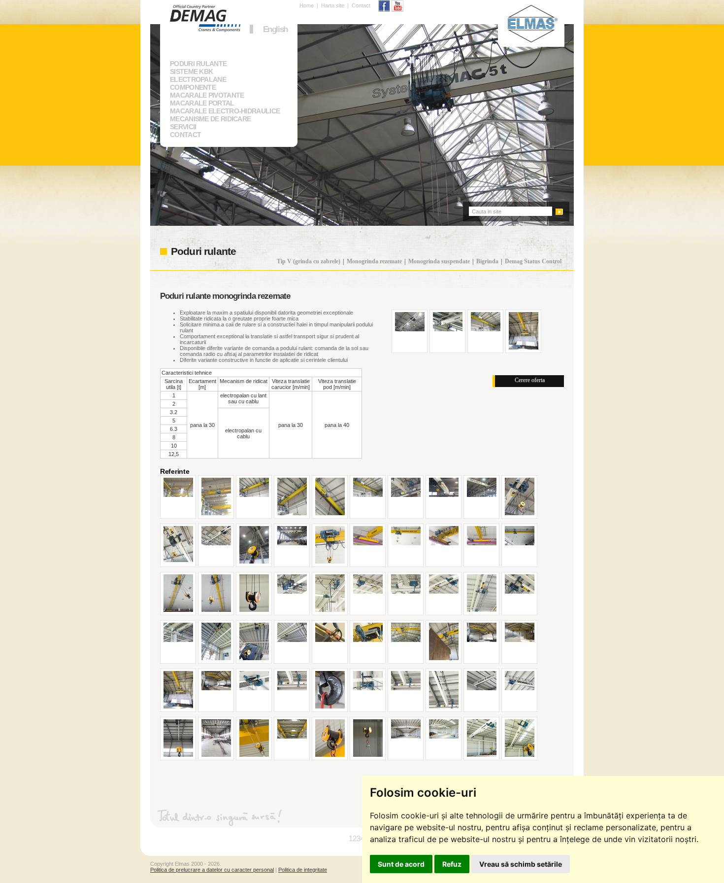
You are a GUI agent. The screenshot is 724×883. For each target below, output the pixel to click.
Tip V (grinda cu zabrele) (308, 261)
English (275, 29)
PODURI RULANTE (198, 64)
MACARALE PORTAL (202, 103)
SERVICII (183, 127)
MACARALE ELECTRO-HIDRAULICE (225, 111)
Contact (361, 5)
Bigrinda (487, 261)
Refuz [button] (451, 864)
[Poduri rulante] (410, 330)
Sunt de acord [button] (401, 864)
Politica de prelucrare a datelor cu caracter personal (212, 870)
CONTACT (185, 135)
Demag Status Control (533, 261)
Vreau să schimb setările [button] (520, 864)
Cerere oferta (530, 380)
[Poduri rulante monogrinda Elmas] (178, 495)
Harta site (332, 5)
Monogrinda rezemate (374, 261)
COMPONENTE (193, 87)
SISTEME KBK (191, 71)
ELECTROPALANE (198, 79)
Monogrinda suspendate (439, 261)
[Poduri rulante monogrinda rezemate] (406, 495)
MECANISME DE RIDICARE (210, 119)
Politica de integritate (302, 870)
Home (306, 5)
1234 (356, 838)
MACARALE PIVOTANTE (207, 95)
